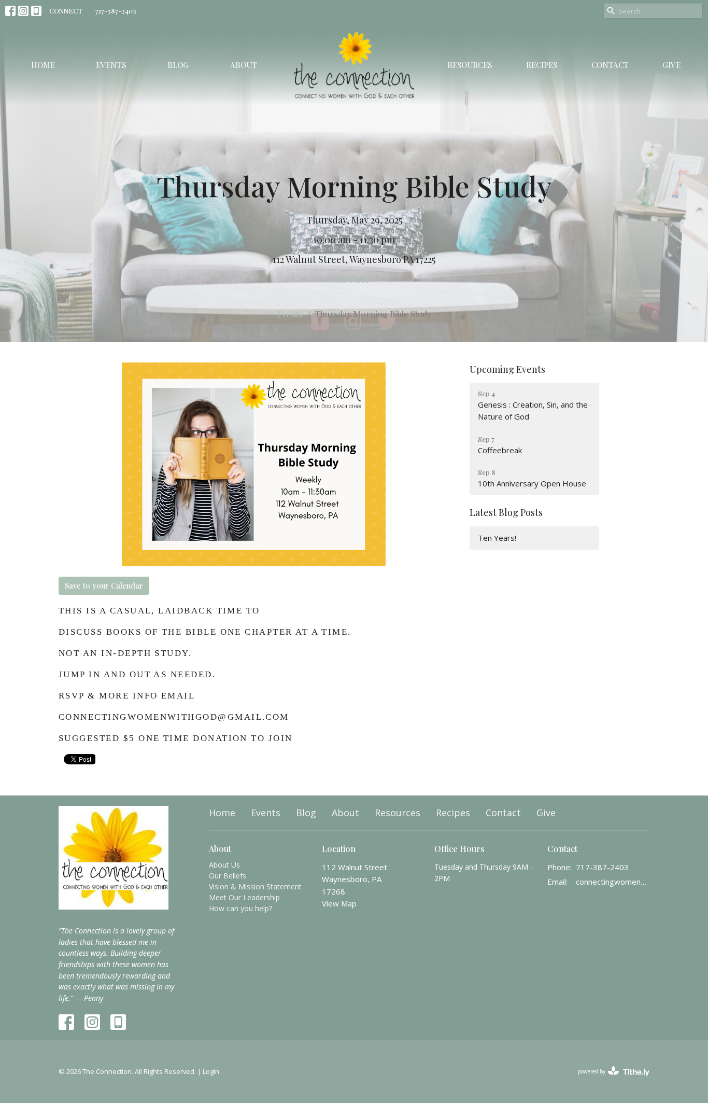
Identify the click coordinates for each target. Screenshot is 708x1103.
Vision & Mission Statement (255, 886)
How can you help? (240, 908)
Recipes (541, 65)
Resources (469, 65)
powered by (608, 1080)
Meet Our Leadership (244, 897)
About (243, 65)
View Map (339, 903)
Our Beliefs (227, 876)
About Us (224, 865)
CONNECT (65, 10)
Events (111, 65)
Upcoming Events (507, 369)
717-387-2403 (115, 10)
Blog (178, 65)
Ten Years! (497, 538)
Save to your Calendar (104, 585)
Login (211, 1071)
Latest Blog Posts (506, 512)
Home (43, 65)
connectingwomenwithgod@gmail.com (613, 881)
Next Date (349, 279)
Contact (610, 65)
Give (671, 65)
